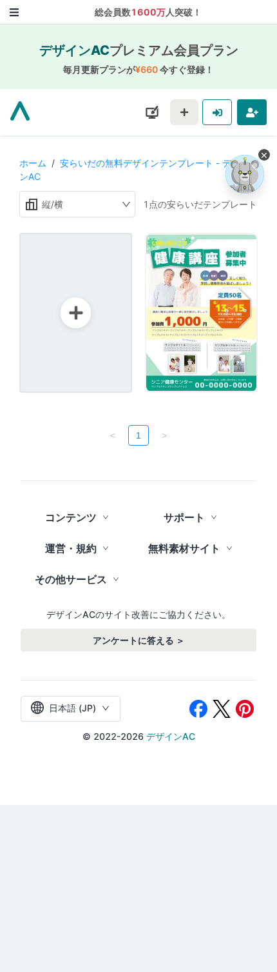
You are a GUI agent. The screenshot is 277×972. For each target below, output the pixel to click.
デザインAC (170, 736)
